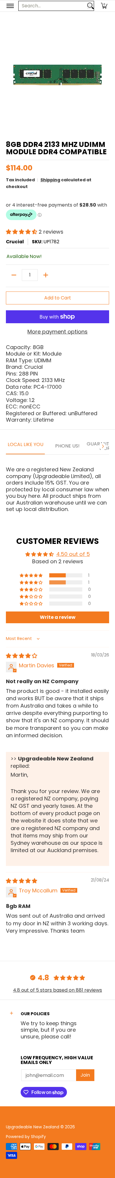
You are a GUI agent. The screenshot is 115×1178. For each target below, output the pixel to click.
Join (85, 1075)
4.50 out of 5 (73, 554)
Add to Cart (57, 297)
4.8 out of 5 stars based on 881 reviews (57, 990)
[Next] (102, 446)
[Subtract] (14, 275)
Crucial (15, 241)
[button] (104, 5)
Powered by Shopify (26, 1137)
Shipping (50, 180)
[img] (21, 655)
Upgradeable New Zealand (32, 1127)
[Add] (46, 275)
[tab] (25, 447)
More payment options (57, 332)
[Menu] (10, 5)
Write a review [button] (57, 617)
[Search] (90, 6)
